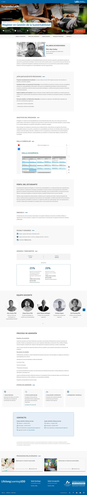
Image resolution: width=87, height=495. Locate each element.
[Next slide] (84, 310)
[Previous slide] (3, 310)
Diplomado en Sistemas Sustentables (69, 460)
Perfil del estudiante (33, 36)
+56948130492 (26, 423)
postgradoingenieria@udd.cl (33, 427)
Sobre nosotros (81, 7)
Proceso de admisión (58, 36)
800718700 (14, 492)
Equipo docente (46, 36)
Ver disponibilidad (31, 430)
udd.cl (4, 1)
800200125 (8, 492)
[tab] (43, 323)
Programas (60, 7)
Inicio (55, 7)
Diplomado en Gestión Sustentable (25, 460)
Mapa (36, 485)
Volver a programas (7, 18)
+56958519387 (54, 423)
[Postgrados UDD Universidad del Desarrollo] (13, 7)
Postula (80, 31)
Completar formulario (30, 404)
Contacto (68, 36)
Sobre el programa (20, 36)
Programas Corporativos (71, 7)
